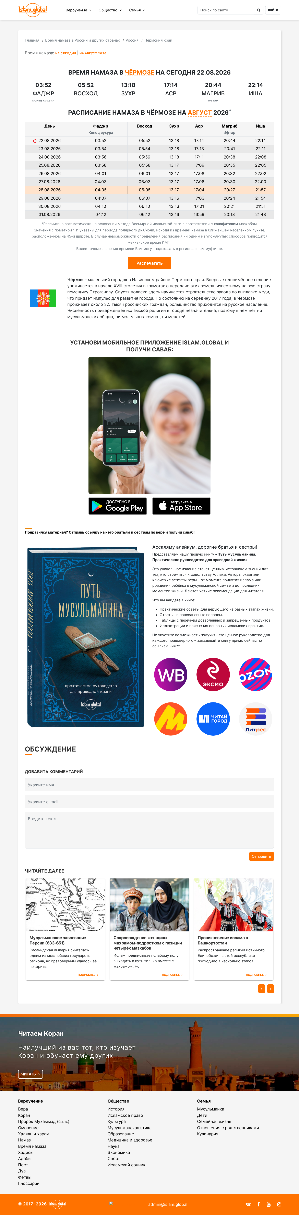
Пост (23, 1164)
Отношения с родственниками (228, 1127)
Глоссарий (28, 1183)
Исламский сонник (126, 1164)
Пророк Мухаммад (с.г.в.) (43, 1121)
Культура (117, 1121)
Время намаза (32, 1146)
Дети (202, 1115)
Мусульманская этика (130, 1127)
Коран (24, 1115)
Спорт (114, 1158)
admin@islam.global (167, 1204)
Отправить (261, 856)
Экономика (119, 1152)
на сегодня (65, 53)
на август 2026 (93, 53)
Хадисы (25, 1152)
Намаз (24, 1139)
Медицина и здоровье (130, 1139)
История (116, 1109)
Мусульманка (210, 1109)
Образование (121, 1133)
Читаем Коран (41, 1033)
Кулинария (207, 1133)
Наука (114, 1146)
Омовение (28, 1127)
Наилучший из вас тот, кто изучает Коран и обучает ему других (77, 1051)
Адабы (24, 1158)
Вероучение (77, 10)
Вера (23, 1109)
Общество (108, 10)
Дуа (22, 1170)
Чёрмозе (139, 72)
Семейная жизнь (214, 1121)
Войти (273, 10)
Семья (135, 10)
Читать (29, 1074)
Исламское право (125, 1115)
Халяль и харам (33, 1133)
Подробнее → (88, 974)
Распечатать (149, 263)
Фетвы (24, 1177)
